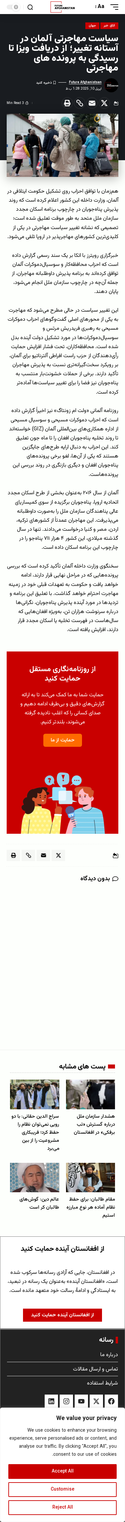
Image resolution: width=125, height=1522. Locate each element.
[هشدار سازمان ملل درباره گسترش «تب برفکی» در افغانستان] (90, 1094)
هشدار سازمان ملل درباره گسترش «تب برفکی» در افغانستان (94, 1124)
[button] (112, 6)
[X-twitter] (96, 1401)
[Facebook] (111, 1401)
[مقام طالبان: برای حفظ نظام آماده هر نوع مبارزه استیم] (90, 1178)
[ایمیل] (92, 103)
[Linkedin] (51, 1401)
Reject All (62, 1507)
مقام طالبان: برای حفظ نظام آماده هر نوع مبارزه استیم (90, 1207)
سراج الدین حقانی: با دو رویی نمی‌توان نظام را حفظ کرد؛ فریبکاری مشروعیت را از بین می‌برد (35, 1132)
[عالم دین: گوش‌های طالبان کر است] (34, 1178)
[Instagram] (66, 1401)
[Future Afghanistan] (62, 7)
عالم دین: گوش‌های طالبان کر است (39, 1203)
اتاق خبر (109, 25)
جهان (92, 25)
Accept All (63, 1471)
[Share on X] (104, 103)
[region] (62, 1465)
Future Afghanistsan (85, 82)
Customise (62, 1489)
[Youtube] (81, 1401)
